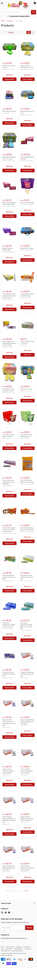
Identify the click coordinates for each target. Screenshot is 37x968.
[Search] (33, 12)
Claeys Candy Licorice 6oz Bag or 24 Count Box (26, 771)
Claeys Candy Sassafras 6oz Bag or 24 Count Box (27, 868)
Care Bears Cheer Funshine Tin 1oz (8, 390)
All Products (10, 947)
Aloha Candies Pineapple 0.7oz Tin (27, 66)
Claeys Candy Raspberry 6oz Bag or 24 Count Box (26, 818)
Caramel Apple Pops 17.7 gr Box (27, 342)
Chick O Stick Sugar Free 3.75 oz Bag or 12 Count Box (9, 529)
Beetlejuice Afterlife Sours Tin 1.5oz (9, 158)
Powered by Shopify (7, 955)
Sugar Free (9, 949)
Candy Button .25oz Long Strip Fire (27, 295)
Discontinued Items (17, 951)
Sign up (29, 928)
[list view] (33, 32)
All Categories (18, 949)
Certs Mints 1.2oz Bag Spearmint (26, 435)
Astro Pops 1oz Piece (9, 111)
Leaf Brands (5, 113)
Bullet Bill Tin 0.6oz (26, 248)
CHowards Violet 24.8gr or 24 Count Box (8, 674)
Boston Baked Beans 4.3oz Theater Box (9, 203)
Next (26, 891)
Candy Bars (26, 947)
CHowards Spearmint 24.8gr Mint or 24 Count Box (26, 625)
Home (3, 21)
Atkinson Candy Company (27, 484)
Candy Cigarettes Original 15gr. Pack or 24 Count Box (9, 343)
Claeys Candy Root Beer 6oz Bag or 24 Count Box (8, 868)
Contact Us (27, 949)
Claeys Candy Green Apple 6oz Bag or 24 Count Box (27, 721)
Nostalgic (18, 947)
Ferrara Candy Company (27, 160)
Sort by (11, 32)
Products (10, 21)
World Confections (7, 347)
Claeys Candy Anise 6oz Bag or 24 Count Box (27, 674)
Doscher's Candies (7, 299)
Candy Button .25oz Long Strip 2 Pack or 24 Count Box (9, 295)
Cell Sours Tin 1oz (26, 389)
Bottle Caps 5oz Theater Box (7, 249)
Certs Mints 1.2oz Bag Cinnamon (8, 435)
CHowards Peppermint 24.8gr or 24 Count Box (8, 624)
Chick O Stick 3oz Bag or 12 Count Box (27, 481)
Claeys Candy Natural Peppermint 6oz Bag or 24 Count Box (9, 819)
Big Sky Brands (6, 438)
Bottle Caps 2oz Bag (27, 203)
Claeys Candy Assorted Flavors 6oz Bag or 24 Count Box (9, 722)
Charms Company (7, 486)
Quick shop (9, 75)
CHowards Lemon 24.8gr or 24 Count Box (26, 577)
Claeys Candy (24, 678)
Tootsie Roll (23, 345)
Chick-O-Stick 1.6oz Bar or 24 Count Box (27, 529)
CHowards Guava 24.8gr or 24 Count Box (8, 577)
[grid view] (28, 32)
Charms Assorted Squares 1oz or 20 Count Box (8, 482)
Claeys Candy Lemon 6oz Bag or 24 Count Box (8, 771)
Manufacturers (5, 951)
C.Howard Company (7, 581)
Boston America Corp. (8, 69)
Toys (2, 949)
